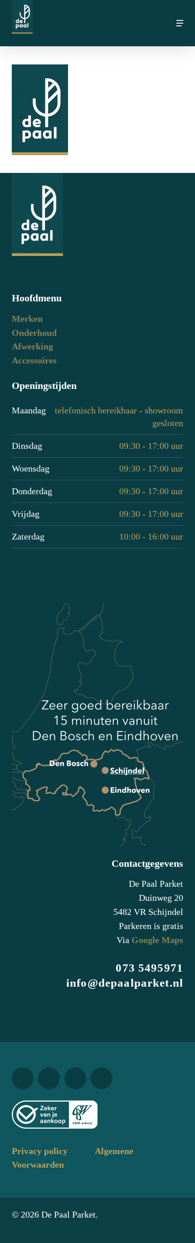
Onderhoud (34, 333)
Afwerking (32, 346)
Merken (27, 319)
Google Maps (157, 940)
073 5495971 (149, 968)
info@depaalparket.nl (124, 983)
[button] (180, 23)
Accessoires (34, 360)
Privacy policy (40, 1151)
